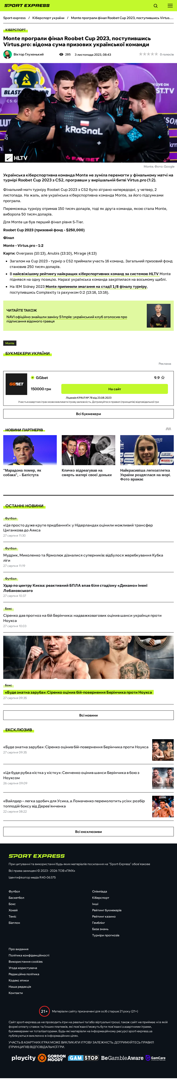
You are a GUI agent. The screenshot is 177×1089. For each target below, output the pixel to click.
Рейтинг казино (104, 916)
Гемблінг (98, 923)
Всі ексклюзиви (88, 831)
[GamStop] (83, 1058)
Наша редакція (20, 987)
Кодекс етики (19, 980)
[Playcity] (24, 1058)
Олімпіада (99, 891)
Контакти (16, 993)
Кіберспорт (15, 30)
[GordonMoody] (52, 1058)
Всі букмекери (88, 414)
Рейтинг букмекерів (107, 910)
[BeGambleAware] (122, 1058)
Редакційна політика (24, 974)
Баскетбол (16, 898)
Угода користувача (23, 968)
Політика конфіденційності (29, 955)
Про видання (18, 949)
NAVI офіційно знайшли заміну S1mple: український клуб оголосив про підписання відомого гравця (66, 319)
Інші (95, 904)
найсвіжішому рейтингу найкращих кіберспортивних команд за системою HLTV (86, 273)
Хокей (13, 910)
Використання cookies (26, 962)
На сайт (114, 389)
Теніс (12, 916)
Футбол (10, 518)
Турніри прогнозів (105, 935)
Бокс (8, 608)
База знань (100, 929)
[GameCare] (155, 1058)
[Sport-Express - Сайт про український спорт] (25, 5)
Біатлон (14, 923)
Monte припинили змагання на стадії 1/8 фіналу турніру (96, 286)
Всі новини (88, 715)
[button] (156, 6)
